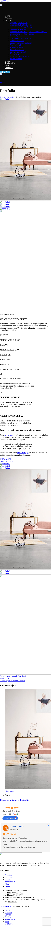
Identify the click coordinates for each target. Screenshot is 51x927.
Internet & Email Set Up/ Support (23, 38)
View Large (9, 791)
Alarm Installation (17, 41)
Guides (8, 879)
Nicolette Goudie (17, 827)
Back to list (4, 678)
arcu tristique (22, 453)
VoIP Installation (16, 47)
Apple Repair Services (18, 23)
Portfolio (10, 97)
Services (8, 877)
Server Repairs (15, 54)
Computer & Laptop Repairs (21, 25)
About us (8, 875)
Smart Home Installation (19, 56)
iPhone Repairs (16, 36)
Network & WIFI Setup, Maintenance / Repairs (28, 32)
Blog (7, 884)
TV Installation (16, 59)
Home (2, 97)
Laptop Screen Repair (23, 27)
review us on (9, 818)
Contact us (9, 886)
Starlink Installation (17, 45)
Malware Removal (17, 50)
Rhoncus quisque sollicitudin (14, 800)
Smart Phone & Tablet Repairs (22, 34)
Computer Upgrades (18, 29)
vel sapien (9, 435)
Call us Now (5, 72)
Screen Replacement (18, 52)
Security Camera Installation (21, 43)
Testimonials (10, 882)
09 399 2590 (6, 1)
